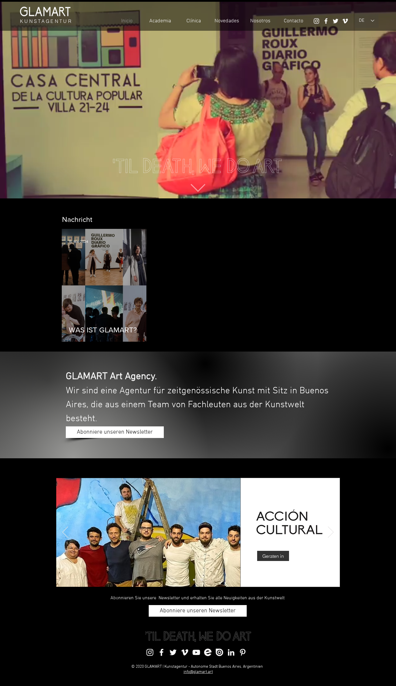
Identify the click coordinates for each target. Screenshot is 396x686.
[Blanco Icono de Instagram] (316, 21)
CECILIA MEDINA (285, 507)
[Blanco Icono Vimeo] (345, 21)
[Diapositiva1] (194, 579)
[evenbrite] (207, 652)
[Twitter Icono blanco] (335, 21)
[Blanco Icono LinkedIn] (231, 652)
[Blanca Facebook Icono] (326, 21)
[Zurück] (65, 532)
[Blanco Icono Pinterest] (242, 652)
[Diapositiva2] (202, 579)
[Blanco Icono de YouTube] (196, 652)
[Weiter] (331, 532)
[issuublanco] (219, 652)
